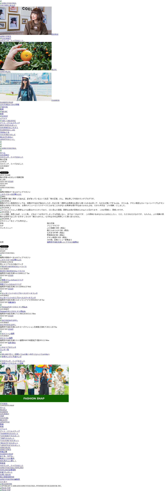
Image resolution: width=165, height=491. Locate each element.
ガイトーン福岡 (6, 338)
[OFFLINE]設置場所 (8, 470)
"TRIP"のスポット (7, 438)
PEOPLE (3, 410)
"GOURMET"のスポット (10, 436)
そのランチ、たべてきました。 (12, 41)
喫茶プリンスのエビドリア (11, 284)
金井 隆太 (12, 343)
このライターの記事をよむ (11, 194)
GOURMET (4, 155)
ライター (3, 482)
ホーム (2, 153)
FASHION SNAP (6, 102)
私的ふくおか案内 (7, 458)
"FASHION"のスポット (9, 433)
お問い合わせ (5, 475)
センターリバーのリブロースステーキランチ (18, 298)
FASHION (4, 412)
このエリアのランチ (8, 347)
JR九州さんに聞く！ (8, 461)
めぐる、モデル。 (7, 456)
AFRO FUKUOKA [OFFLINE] (11, 468)
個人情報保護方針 (7, 477)
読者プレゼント (6, 472)
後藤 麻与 (12, 302)
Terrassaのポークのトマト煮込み (13, 311)
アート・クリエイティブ (10, 123)
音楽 (2, 114)
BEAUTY (4, 420)
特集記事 (3, 452)
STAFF (10, 181)
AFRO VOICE (5, 36)
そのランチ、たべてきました (11, 157)
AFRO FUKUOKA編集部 (10, 479)
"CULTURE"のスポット (9, 441)
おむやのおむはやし (8, 325)
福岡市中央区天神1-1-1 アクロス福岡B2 (63, 242)
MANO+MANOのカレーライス (12, 271)
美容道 (2, 463)
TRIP (2, 416)
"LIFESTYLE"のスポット (10, 445)
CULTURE (4, 418)
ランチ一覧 (4, 350)
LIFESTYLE (5, 422)
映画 (2, 109)
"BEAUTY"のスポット (9, 443)
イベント (3, 118)
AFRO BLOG (5, 72)
